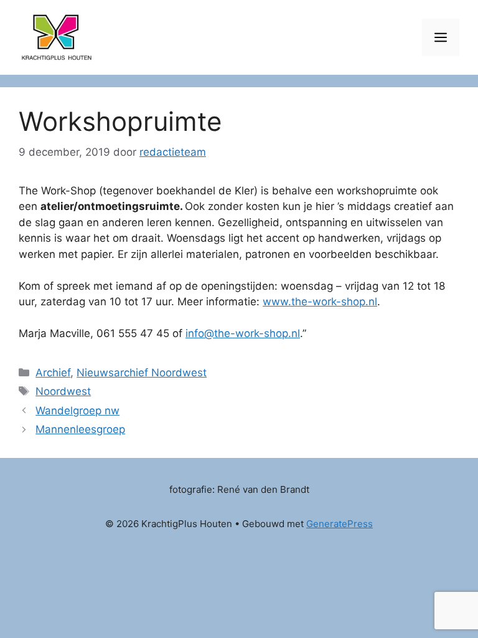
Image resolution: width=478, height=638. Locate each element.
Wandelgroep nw (77, 410)
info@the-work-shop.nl (242, 333)
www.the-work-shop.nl (320, 301)
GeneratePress (339, 524)
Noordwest (63, 391)
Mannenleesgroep (80, 429)
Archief (52, 372)
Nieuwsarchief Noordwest (142, 372)
